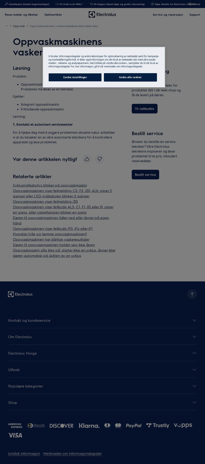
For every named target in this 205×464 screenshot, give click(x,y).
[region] (103, 67)
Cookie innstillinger (75, 77)
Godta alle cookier (130, 77)
